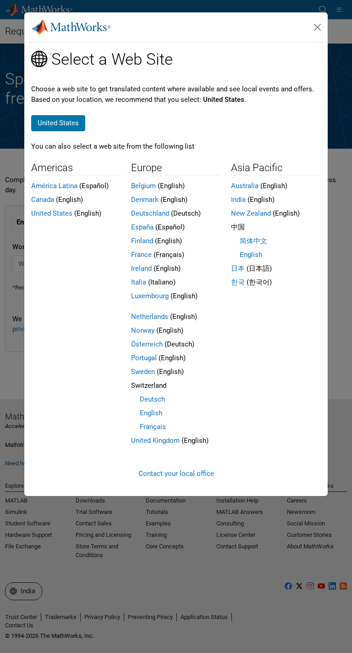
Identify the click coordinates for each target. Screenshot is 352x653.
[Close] (317, 27)
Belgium (143, 186)
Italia (138, 282)
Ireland (141, 268)
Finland (142, 241)
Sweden (143, 372)
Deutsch (152, 399)
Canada (42, 199)
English (151, 413)
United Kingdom (155, 440)
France (141, 255)
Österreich (147, 344)
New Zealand (251, 213)
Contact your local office (176, 473)
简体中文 (253, 241)
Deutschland (150, 213)
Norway (142, 330)
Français (153, 427)
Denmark (145, 199)
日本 (238, 268)
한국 (238, 282)
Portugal (144, 358)
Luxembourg (150, 296)
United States (51, 213)
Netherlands (149, 317)
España (142, 227)
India (238, 199)
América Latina (54, 186)
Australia (244, 186)
